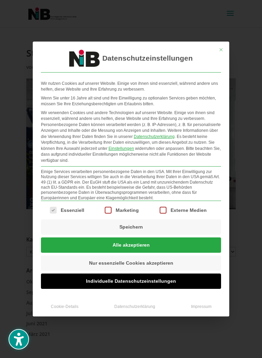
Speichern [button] (131, 227)
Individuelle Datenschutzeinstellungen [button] (131, 281)
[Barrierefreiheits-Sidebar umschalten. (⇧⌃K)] (19, 339)
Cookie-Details (64, 306)
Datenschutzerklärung (154, 136)
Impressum (201, 306)
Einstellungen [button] (121, 148)
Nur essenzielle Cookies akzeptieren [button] (131, 263)
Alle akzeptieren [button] (131, 245)
